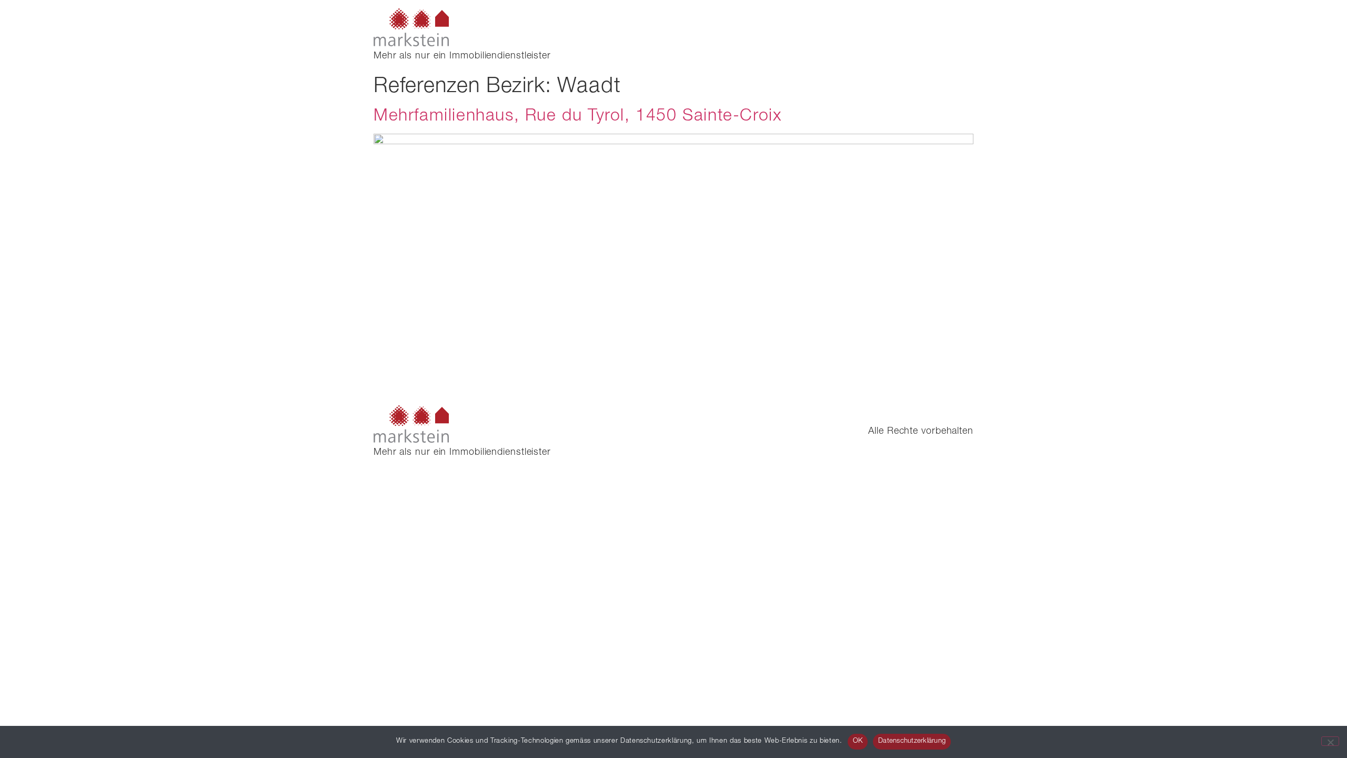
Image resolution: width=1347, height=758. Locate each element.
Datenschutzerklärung (912, 741)
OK (858, 741)
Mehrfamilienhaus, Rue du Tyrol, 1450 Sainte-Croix (577, 116)
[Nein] (1330, 741)
